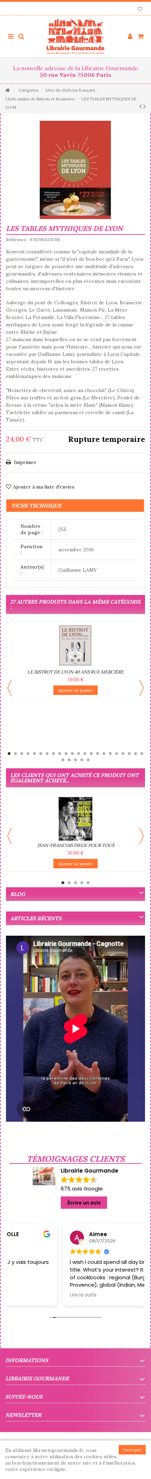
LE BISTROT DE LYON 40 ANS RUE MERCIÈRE (75, 672)
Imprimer (25, 462)
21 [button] (135, 753)
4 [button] (28, 753)
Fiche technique (36, 505)
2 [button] (15, 753)
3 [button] (21, 753)
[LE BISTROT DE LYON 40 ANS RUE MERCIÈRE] (75, 645)
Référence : (17, 239)
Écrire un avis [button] (84, 1202)
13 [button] (85, 753)
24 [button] (69, 759)
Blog (17, 894)
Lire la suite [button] (30, 1295)
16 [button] (104, 753)
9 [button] (59, 753)
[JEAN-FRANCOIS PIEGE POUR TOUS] (75, 819)
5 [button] (34, 753)
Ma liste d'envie (140, 9)
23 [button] (62, 759)
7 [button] (47, 753)
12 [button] (78, 753)
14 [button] (91, 753)
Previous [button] (9, 688)
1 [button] (9, 753)
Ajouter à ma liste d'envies (43, 487)
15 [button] (97, 753)
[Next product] (144, 106)
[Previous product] (140, 106)
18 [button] (116, 753)
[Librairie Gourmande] (75, 36)
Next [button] (141, 688)
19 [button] (123, 753)
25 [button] (75, 759)
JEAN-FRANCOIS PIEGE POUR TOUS (75, 845)
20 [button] (129, 753)
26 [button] (81, 759)
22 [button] (141, 753)
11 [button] (72, 753)
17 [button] (110, 753)
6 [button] (40, 753)
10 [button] (66, 753)
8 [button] (53, 753)
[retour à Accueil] (7, 90)
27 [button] (88, 759)
